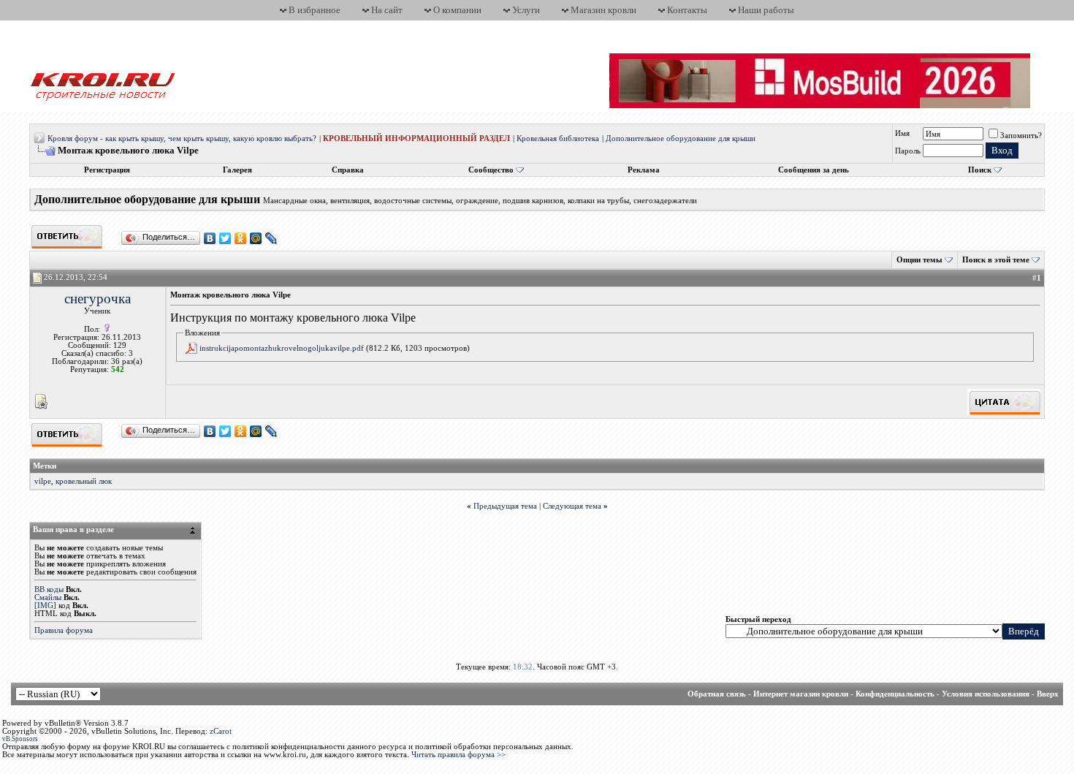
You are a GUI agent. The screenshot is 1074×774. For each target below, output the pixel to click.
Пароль (908, 151)
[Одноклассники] (240, 238)
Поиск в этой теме (995, 260)
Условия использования (985, 694)
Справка (348, 170)
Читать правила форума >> (458, 755)
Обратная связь (717, 694)
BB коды (49, 589)
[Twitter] (225, 238)
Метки (44, 466)
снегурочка (97, 298)
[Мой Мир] (256, 238)
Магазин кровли (603, 9)
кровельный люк (84, 481)
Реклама (644, 170)
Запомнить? (1021, 136)
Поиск (979, 170)
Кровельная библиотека (558, 138)
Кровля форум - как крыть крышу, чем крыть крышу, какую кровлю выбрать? (181, 138)
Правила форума (63, 630)
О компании (457, 9)
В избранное (314, 9)
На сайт (387, 9)
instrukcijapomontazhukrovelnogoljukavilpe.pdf (281, 348)
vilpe (42, 481)
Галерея (237, 170)
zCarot (221, 731)
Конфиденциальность (895, 694)
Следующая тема (572, 506)
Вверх (1048, 694)
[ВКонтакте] (210, 238)
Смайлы (47, 597)
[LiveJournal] (271, 238)
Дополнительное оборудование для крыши (680, 138)
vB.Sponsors (20, 739)
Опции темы (919, 260)
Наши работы (766, 9)
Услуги (526, 9)
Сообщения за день (813, 170)
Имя (902, 133)
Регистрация (107, 170)
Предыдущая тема (505, 506)
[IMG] (45, 606)
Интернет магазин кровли (800, 694)
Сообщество (491, 170)
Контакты (687, 9)
